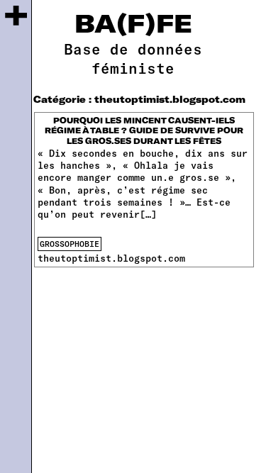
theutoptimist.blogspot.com (111, 258)
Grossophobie (69, 243)
